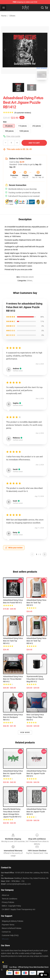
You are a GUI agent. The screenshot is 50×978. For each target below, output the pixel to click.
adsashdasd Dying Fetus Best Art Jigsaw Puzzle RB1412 (13, 773)
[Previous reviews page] (32, 554)
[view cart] (46, 7)
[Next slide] (45, 50)
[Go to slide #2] (32, 87)
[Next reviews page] (44, 554)
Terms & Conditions (9, 899)
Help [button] (45, 975)
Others (12, 16)
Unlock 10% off (5, 966)
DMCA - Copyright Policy (11, 906)
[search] (42, 7)
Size (5, 122)
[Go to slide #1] (18, 87)
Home (3, 16)
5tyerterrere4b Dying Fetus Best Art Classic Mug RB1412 (35, 679)
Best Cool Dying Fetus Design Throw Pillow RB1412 (35, 717)
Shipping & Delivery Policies (12, 921)
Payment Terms (8, 925)
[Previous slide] (5, 50)
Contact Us (6, 932)
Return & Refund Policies (11, 928)
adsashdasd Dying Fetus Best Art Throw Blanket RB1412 (13, 679)
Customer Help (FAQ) (10, 935)
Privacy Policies (8, 902)
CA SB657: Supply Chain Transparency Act (18, 909)
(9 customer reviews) (22, 113)
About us (5, 895)
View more (25, 732)
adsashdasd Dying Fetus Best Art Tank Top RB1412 (36, 602)
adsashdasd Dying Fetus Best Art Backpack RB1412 (13, 717)
